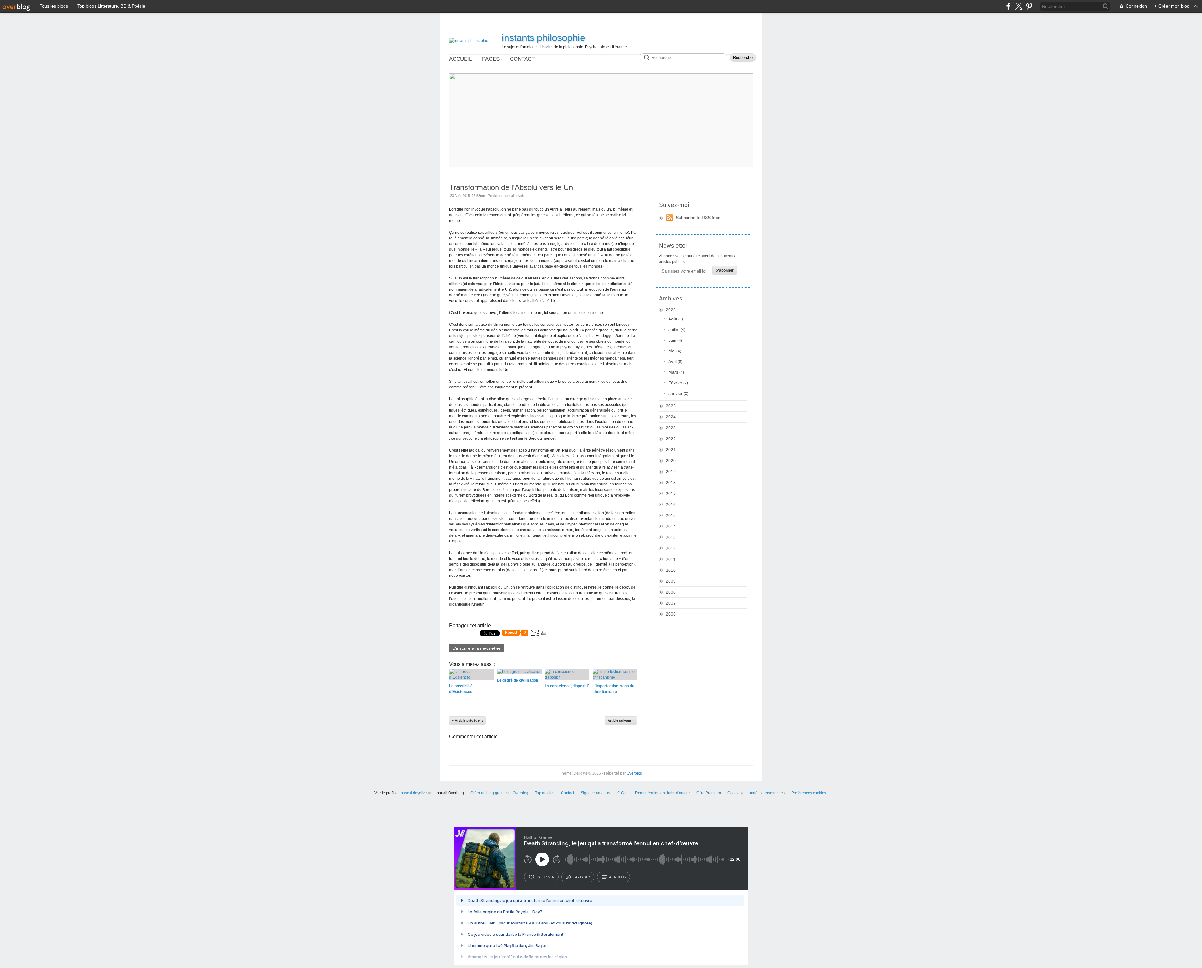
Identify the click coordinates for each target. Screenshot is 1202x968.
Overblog (634, 773)
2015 (671, 515)
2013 (671, 537)
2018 (671, 482)
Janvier (675, 393)
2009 (671, 581)
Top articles (544, 793)
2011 (670, 559)
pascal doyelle (413, 793)
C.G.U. (623, 793)
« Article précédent (467, 720)
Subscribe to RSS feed (698, 217)
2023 (671, 427)
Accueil (460, 59)
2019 (671, 471)
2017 (671, 493)
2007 (671, 603)
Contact (522, 59)
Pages (491, 59)
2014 (671, 526)
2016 (671, 504)
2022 (671, 438)
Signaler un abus (596, 793)
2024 (671, 416)
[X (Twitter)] (1019, 6)
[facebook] (1008, 6)
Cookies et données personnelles (756, 793)
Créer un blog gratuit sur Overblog (499, 793)
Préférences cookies (808, 793)
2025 (671, 405)
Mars (673, 372)
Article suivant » (621, 720)
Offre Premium (708, 793)
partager (581, 877)
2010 (671, 570)
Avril (672, 361)
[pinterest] (1029, 6)
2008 (671, 592)
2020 (671, 460)
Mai (671, 350)
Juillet (674, 329)
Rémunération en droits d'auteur (662, 793)
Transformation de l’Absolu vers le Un (511, 187)
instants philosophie (543, 38)
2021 (671, 449)
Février (675, 382)
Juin (672, 340)
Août (672, 318)
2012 (671, 548)
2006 (671, 614)
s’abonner (545, 877)
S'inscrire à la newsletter (476, 648)
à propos (617, 877)
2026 (671, 309)
